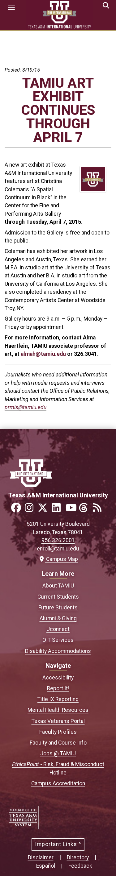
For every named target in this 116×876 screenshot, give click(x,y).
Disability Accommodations (58, 651)
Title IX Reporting (58, 699)
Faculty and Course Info (58, 743)
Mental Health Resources (58, 710)
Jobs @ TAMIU (58, 753)
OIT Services (58, 640)
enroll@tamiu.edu (58, 549)
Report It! (58, 688)
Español (45, 866)
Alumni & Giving (58, 618)
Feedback (80, 866)
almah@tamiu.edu (43, 354)
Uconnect (58, 629)
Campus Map (60, 559)
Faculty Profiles (58, 732)
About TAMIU (58, 586)
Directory (78, 857)
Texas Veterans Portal (58, 721)
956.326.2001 (58, 540)
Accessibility (58, 678)
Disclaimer (41, 857)
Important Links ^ (58, 844)
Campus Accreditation (58, 783)
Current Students (58, 597)
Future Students (58, 607)
